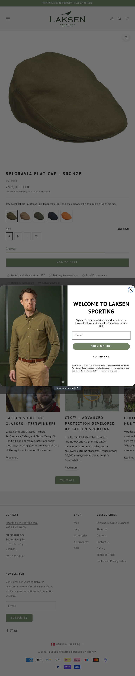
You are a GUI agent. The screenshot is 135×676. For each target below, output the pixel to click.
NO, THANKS (101, 357)
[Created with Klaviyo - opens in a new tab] (67, 388)
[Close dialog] (130, 289)
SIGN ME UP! (101, 346)
